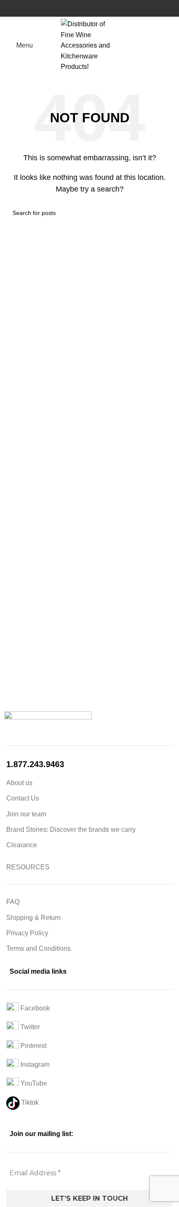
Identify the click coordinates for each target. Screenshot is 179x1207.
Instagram (34, 1064)
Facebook (34, 1008)
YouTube (33, 1083)
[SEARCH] (163, 212)
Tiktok (29, 1102)
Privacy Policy (27, 933)
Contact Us (22, 798)
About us (19, 782)
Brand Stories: (28, 829)
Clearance (21, 844)
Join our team (26, 814)
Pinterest (33, 1045)
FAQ (13, 901)
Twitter (29, 1026)
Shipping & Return (33, 917)
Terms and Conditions (38, 948)
